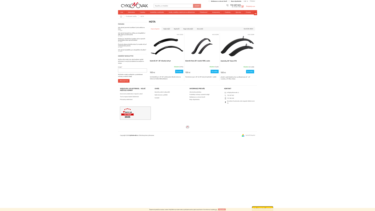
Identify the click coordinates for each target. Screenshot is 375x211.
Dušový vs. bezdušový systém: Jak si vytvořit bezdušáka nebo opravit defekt (131, 39)
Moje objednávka (236, 1)
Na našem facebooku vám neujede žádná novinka (241, 102)
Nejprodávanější (188, 29)
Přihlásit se (124, 81)
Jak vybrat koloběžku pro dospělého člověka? (132, 50)
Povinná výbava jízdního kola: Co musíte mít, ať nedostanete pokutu (132, 44)
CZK (245, 1)
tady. (216, 209)
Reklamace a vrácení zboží (219, 1)
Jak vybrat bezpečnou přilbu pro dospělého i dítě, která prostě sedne (131, 33)
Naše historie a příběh (161, 95)
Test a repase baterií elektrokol (129, 97)
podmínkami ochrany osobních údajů (130, 75)
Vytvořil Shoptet (250, 135)
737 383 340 (230, 98)
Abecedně (200, 29)
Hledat (197, 6)
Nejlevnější (167, 29)
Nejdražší (176, 29)
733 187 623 (230, 95)
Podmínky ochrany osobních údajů (199, 95)
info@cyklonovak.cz (233, 92)
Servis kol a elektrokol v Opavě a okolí (131, 94)
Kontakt (157, 98)
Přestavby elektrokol (126, 100)
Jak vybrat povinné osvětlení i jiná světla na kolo (131, 28)
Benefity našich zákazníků (162, 92)
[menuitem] (121, 12)
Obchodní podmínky (195, 92)
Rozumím (222, 209)
